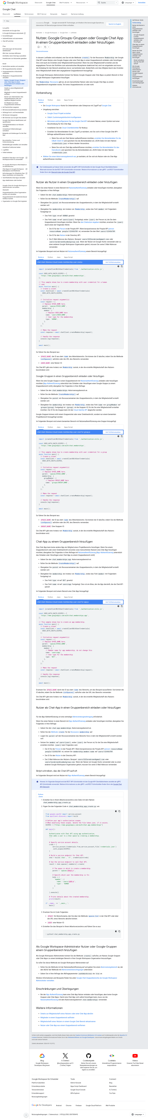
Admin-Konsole (76, 1083)
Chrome (68, 1105)
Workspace (21, 2)
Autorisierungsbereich (109, 967)
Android (59, 1105)
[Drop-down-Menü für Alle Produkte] (71, 2)
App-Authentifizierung (52, 383)
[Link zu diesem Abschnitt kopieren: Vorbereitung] (54, 93)
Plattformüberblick (38, 1083)
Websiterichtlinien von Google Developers (81, 1037)
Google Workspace (51, 33)
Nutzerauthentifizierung (78, 188)
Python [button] (50, 100)
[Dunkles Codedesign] (118, 266)
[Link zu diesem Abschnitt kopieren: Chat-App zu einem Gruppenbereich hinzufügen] (95, 542)
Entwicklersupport (38, 1093)
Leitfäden (17, 14)
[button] (14, 36)
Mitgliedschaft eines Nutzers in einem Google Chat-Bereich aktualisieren (68, 1021)
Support (64, 14)
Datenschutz (53, 1114)
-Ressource (49, 82)
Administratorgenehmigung (82, 717)
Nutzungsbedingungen (39, 1097)
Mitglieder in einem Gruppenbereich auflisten (57, 1018)
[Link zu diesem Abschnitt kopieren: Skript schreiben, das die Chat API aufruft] (79, 771)
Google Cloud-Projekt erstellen (59, 113)
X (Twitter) (113, 1090)
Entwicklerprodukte (38, 1086)
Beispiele (53, 14)
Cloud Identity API (80, 410)
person (111, 229)
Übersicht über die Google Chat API (63, 172)
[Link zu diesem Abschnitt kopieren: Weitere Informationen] (65, 1008)
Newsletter (113, 1086)
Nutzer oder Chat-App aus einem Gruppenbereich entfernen (62, 1025)
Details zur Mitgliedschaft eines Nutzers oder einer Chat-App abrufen (66, 1014)
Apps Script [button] (68, 100)
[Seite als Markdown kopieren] (45, 47)
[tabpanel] (80, 132)
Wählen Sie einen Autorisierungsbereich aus (59, 156)
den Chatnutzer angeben (90, 222)
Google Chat (50, 3)
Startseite (39, 33)
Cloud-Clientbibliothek (70, 128)
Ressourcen (80, 3)
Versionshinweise (42, 51)
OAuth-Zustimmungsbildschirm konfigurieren (64, 117)
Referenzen (29, 14)
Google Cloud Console (78, 1090)
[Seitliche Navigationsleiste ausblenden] (26, 1115)
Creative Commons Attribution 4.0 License (88, 1035)
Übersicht (38, 3)
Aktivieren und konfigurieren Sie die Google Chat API (67, 121)
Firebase (79, 1105)
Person (62, 229)
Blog (110, 1083)
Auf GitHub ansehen (113, 262)
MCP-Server (41, 14)
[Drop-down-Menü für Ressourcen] (87, 2)
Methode (57, 732)
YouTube (112, 1093)
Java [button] (58, 100)
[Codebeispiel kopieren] (122, 266)
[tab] (41, 99)
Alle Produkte (64, 3)
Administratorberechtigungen (73, 970)
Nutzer (62, 235)
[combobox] (107, 3)
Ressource (80, 732)
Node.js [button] (41, 100)
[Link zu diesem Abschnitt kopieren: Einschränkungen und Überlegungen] (81, 989)
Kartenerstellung (77, 14)
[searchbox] (15, 21)
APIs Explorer (75, 1093)
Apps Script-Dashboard (78, 1086)
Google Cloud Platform (93, 1105)
